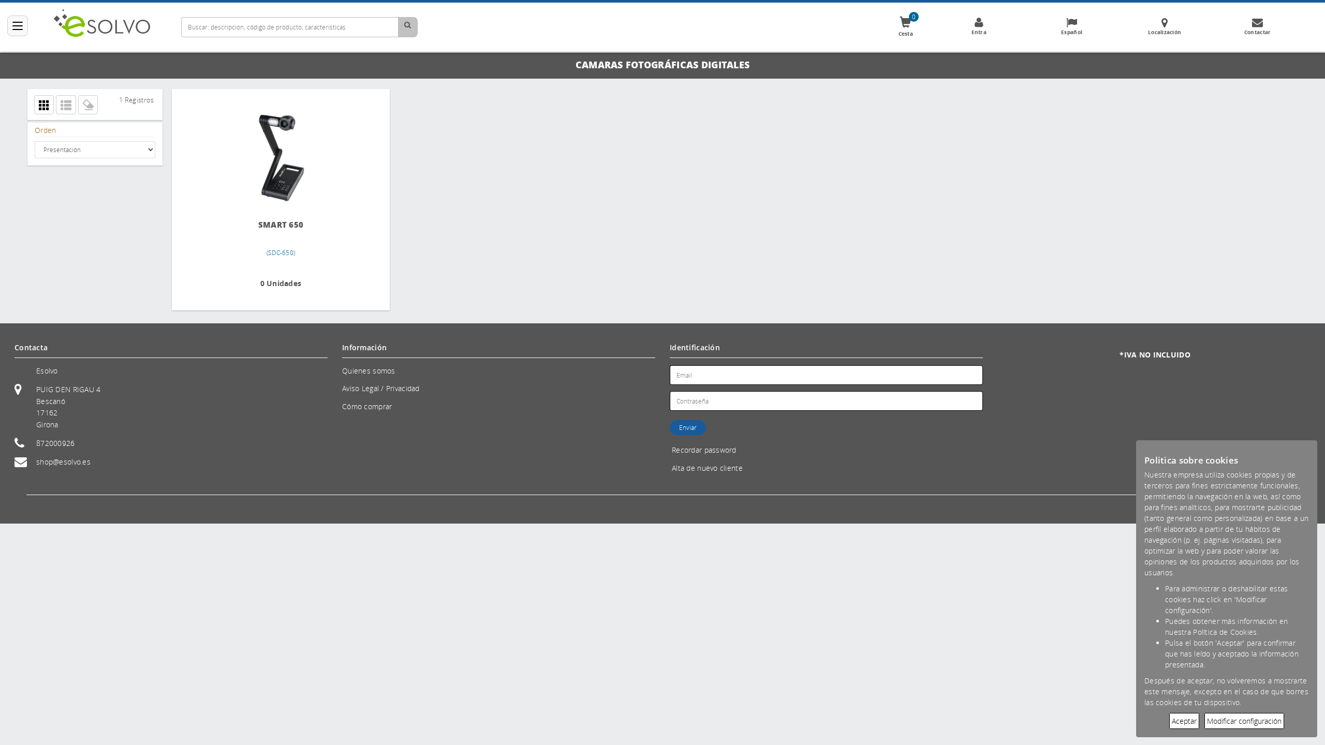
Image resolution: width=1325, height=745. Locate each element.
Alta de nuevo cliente (707, 468)
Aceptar (1184, 721)
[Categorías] (17, 26)
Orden (45, 130)
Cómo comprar (367, 406)
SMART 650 (258, 225)
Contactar (1257, 32)
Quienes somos (368, 371)
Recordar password (704, 450)
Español (1071, 32)
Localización (1164, 32)
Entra (979, 32)
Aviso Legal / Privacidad (381, 388)
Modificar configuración (1244, 721)
